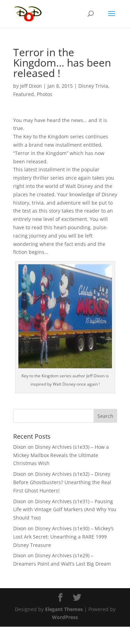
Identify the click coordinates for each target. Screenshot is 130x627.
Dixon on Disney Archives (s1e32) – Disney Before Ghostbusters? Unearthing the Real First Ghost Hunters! (62, 482)
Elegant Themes (64, 609)
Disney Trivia (93, 86)
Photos (44, 94)
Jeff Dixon (31, 86)
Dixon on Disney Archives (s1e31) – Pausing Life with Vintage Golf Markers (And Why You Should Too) (64, 509)
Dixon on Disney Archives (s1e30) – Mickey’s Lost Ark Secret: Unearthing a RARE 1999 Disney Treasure (63, 536)
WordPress (65, 617)
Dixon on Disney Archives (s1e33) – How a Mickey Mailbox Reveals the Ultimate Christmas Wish (61, 455)
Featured (23, 94)
